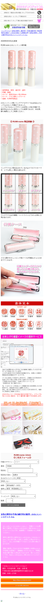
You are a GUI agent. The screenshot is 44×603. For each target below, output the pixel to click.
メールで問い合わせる (22, 585)
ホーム (22, 593)
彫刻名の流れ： (7, 475)
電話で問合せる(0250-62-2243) (22, 580)
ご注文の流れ (14, 33)
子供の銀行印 (31, 31)
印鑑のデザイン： (7, 462)
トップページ (6, 31)
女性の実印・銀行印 (19, 31)
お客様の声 (24, 33)
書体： (3, 466)
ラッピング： (6, 496)
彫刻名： (4, 470)
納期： (3, 485)
